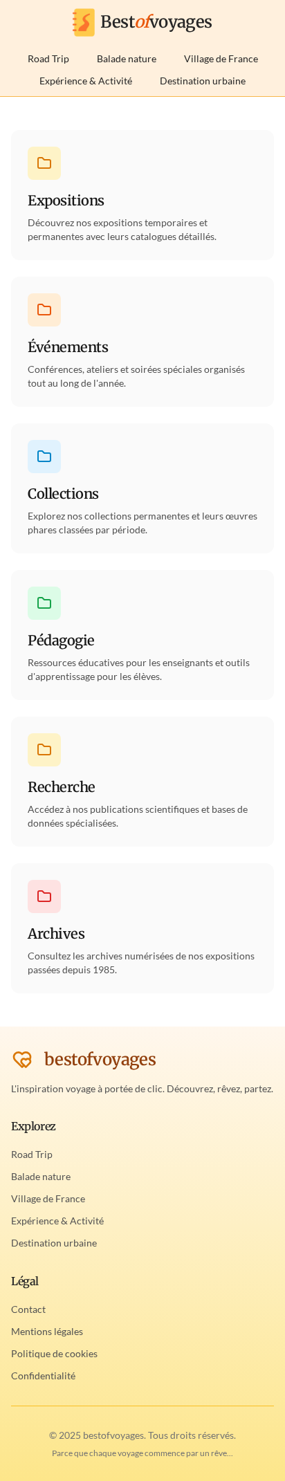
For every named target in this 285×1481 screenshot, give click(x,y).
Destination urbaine (203, 80)
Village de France (221, 58)
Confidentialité (43, 1375)
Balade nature (126, 58)
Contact (28, 1309)
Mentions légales (47, 1331)
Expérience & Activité (85, 80)
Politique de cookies (54, 1353)
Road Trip (48, 58)
